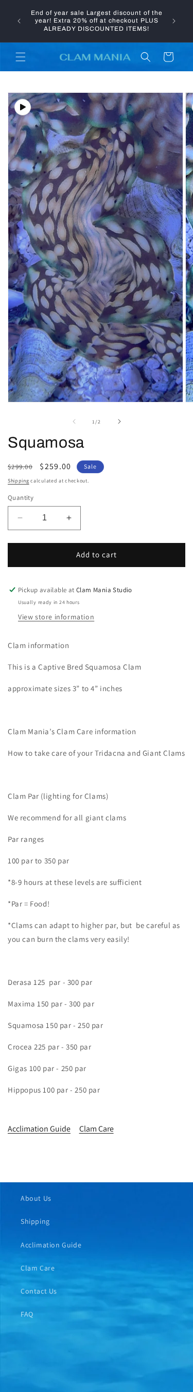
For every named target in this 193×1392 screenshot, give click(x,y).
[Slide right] (119, 421)
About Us (36, 1198)
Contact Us (39, 1291)
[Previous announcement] (19, 21)
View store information (56, 616)
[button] (20, 57)
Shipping (18, 480)
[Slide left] (74, 421)
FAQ (27, 1314)
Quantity (20, 497)
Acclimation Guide (39, 1128)
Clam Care (96, 1128)
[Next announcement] (174, 21)
